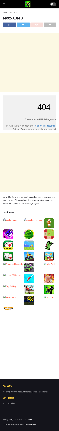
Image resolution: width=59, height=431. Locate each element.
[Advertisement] (29, 62)
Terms (30, 419)
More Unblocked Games (28, 425)
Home (5, 13)
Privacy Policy (8, 419)
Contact (20, 419)
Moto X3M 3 (13, 13)
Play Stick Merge (13, 425)
